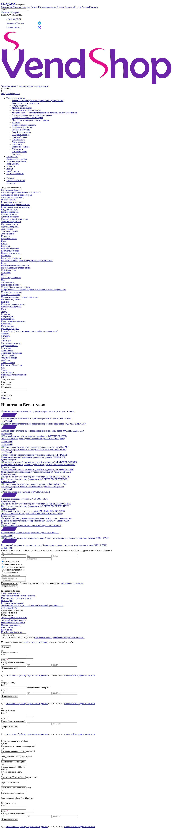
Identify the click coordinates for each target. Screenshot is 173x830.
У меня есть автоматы (14, 567)
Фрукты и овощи (9, 358)
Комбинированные (20, 147)
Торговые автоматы (15, 98)
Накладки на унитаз (10, 299)
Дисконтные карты (10, 217)
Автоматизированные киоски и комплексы (32, 115)
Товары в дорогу (8, 355)
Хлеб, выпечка (8, 362)
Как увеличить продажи (12, 603)
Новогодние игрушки (11, 307)
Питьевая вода (18, 139)
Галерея (60, 7)
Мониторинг (12, 156)
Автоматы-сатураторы (16, 159)
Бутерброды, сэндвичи (11, 202)
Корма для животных (11, 253)
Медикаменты (7, 282)
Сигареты (5, 336)
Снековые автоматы (21, 130)
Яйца (3, 377)
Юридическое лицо (13, 564)
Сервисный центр (73, 7)
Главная (10, 178)
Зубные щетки (7, 234)
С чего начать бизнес (10, 593)
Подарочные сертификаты (13, 321)
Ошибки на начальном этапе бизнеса (18, 596)
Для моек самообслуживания (14, 219)
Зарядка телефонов (10, 226)
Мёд (3, 280)
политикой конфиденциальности (79, 675)
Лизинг (34, 7)
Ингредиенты (12, 164)
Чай (3, 367)
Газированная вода (20, 134)
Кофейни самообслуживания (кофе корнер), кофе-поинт (37, 100)
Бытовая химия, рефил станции (26, 110)
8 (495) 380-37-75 (13, 19)
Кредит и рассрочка (47, 7)
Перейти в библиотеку (11, 632)
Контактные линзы (10, 251)
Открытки (6, 314)
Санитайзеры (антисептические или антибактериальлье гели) (29, 331)
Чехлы (4, 370)
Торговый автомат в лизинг (14, 617)
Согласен (6, 647)
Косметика (6, 255)
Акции (9, 168)
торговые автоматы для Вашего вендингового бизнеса (59, 637)
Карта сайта (6, 630)
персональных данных (72, 583)
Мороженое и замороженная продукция (30, 120)
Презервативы (7, 326)
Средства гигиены (9, 345)
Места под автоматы (10, 625)
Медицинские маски (10, 285)
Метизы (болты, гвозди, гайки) (15, 287)
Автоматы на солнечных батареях (27, 117)
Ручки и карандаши (10, 328)
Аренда (85, 7)
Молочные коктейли (10, 294)
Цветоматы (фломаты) (22, 127)
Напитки (16, 122)
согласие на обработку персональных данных (27, 675)
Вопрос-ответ (7, 627)
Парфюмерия (7, 316)
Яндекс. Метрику (39, 642)
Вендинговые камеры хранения (15, 207)
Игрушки (5, 236)
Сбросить (5, 398)
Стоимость (6, 387)
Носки (4, 309)
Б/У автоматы (18, 149)
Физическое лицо (12, 562)
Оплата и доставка (21, 7)
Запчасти (10, 166)
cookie (26, 642)
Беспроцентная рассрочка (13, 622)
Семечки (5, 333)
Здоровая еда (7, 229)
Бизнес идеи (6, 600)
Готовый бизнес (19, 151)
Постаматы (17, 144)
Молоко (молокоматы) (22, 108)
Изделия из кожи (9, 238)
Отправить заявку (9, 586)
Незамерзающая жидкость (24, 125)
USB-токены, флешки (11, 190)
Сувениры (6, 348)
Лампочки (6, 272)
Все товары (17, 154)
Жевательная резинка (11, 221)
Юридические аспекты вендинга (16, 598)
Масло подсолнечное (11, 277)
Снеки (4, 338)
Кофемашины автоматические (26, 103)
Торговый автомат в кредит (14, 620)
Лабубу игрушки (19, 105)
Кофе (3, 263)
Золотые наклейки (9, 231)
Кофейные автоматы (21, 132)
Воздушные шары (9, 209)
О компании (6, 7)
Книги (4, 243)
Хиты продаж (18, 142)
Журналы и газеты (9, 224)
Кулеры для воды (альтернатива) (16, 268)
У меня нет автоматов (14, 570)
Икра (3, 241)
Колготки (5, 246)
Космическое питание (11, 258)
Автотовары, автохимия (12, 197)
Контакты (93, 7)
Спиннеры (6, 341)
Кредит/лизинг (11, 572)
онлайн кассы (12, 171)
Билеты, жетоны (8, 200)
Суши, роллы (7, 350)
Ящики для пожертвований (13, 375)
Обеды (4, 311)
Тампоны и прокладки (11, 353)
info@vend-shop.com (10, 93)
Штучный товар (19, 137)
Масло (4, 275)
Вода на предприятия (16, 161)
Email (4, 660)
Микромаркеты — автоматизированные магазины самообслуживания (44, 113)
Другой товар (7, 372)
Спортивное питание (11, 343)
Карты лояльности (15, 173)
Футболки (5, 360)
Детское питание (9, 214)
